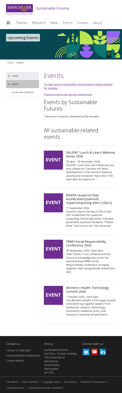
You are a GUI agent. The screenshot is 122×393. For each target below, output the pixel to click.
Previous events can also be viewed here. (68, 94)
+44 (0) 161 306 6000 (18, 350)
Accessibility (70, 381)
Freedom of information (92, 381)
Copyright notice (51, 381)
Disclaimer (12, 381)
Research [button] (39, 22)
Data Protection (30, 381)
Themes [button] (22, 22)
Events (20, 62)
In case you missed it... (23, 92)
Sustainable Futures (52, 8)
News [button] (54, 22)
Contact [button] (82, 22)
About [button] (97, 22)
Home (8, 22)
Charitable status (15, 387)
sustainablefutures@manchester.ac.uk (23, 355)
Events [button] (68, 22)
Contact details (15, 360)
